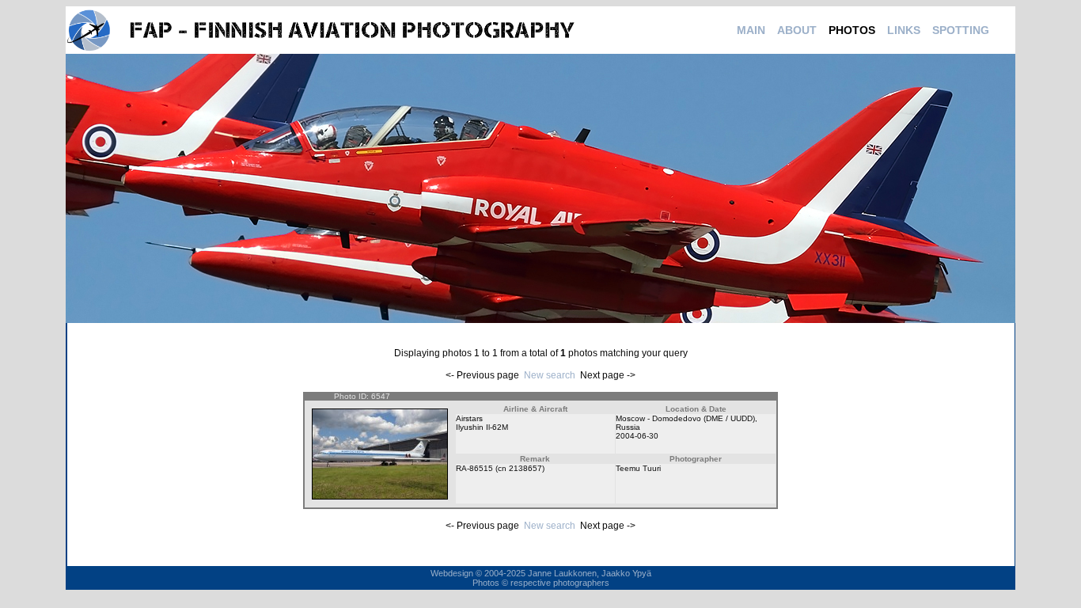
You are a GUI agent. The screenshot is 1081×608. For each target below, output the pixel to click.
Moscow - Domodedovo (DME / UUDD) (685, 418)
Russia (628, 427)
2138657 (525, 468)
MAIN (751, 30)
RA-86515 (474, 468)
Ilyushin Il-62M (482, 427)
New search (549, 375)
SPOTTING (960, 30)
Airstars (469, 418)
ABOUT (797, 30)
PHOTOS (852, 30)
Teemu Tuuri (638, 468)
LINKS (903, 30)
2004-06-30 (637, 435)
